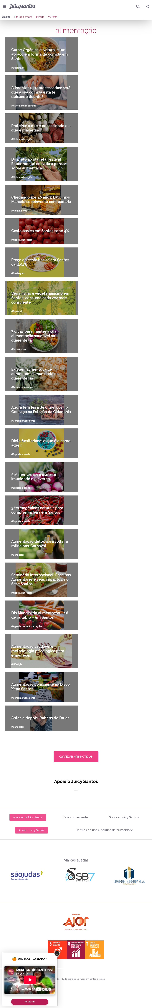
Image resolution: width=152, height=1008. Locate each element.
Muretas (52, 16)
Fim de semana (23, 16)
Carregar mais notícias (76, 756)
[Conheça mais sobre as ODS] (76, 949)
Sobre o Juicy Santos (124, 817)
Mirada (40, 16)
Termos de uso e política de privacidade (104, 830)
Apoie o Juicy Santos (31, 830)
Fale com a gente (75, 817)
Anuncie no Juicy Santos (27, 817)
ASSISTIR (29, 1002)
